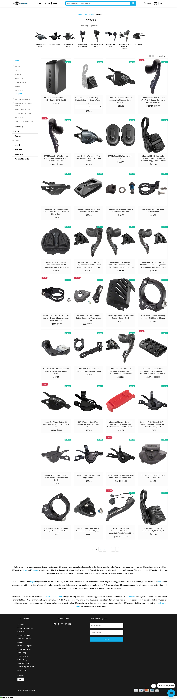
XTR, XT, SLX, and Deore (53, 596)
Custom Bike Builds (24, 649)
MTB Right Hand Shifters (41, 45)
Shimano (34, 570)
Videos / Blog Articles (25, 628)
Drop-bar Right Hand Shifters (82, 45)
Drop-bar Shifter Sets (111, 45)
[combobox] (100, 3)
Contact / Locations (24, 635)
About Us (20, 625)
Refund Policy (22, 660)
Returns (20, 642)
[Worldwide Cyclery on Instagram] (55, 624)
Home (79, 15)
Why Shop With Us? (24, 639)
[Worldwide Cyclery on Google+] (66, 624)
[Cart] (155, 3)
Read (55, 3)
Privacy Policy (22, 670)
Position (88, 104)
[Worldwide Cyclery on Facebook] (58, 624)
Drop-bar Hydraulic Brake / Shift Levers (125, 46)
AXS (159, 582)
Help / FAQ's (21, 632)
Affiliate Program (23, 656)
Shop (39, 3)
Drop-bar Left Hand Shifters (97, 45)
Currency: (20, 676)
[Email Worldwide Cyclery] (70, 624)
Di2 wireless (130, 596)
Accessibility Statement (25, 667)
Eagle (32, 582)
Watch (47, 3)
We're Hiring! (22, 653)
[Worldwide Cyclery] (20, 3)
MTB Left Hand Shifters (69, 45)
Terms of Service (23, 663)
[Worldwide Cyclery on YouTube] (62, 624)
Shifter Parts (139, 44)
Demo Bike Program (24, 646)
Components (89, 15)
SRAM (24, 570)
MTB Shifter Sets (54, 44)
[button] (150, 56)
